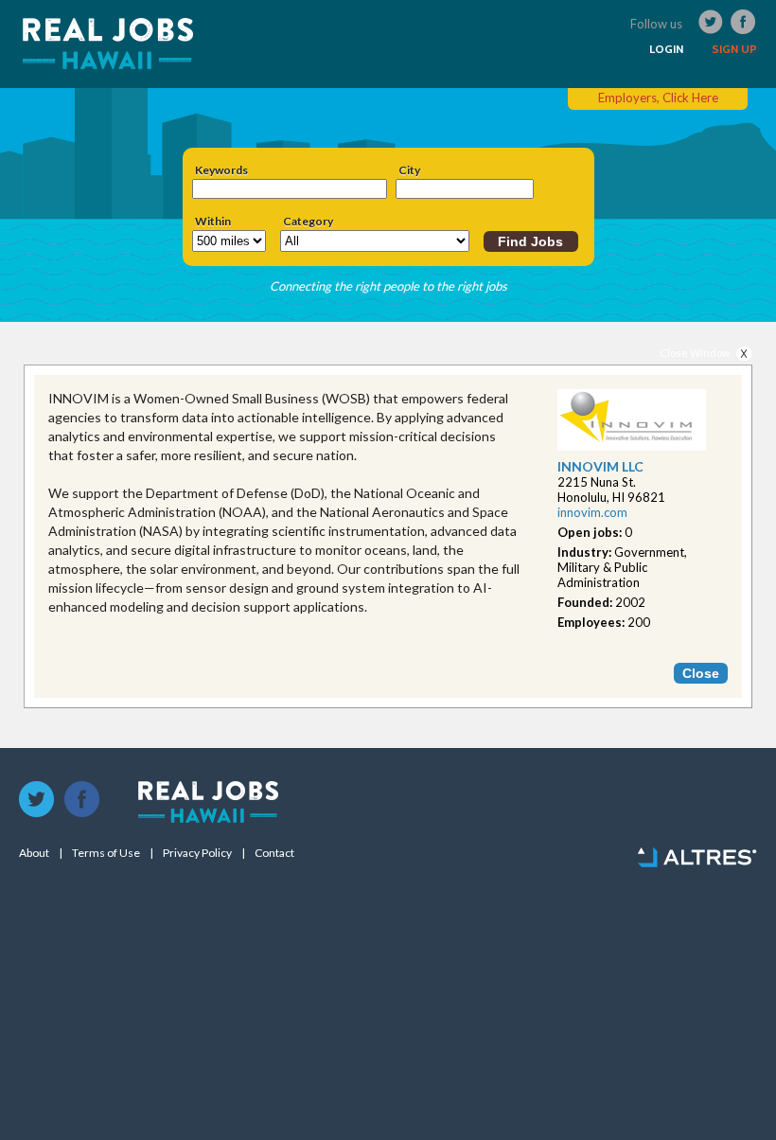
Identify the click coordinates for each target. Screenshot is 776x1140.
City (409, 170)
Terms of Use (106, 853)
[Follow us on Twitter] (37, 800)
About (34, 853)
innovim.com (592, 512)
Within (213, 221)
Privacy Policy (197, 853)
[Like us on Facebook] (82, 800)
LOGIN (666, 49)
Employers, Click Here (658, 97)
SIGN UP (734, 49)
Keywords (221, 170)
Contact (274, 853)
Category (308, 221)
